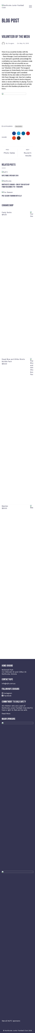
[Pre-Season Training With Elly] (7, 192)
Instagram (7, 693)
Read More (6, 714)
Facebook (7, 696)
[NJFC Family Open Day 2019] (5, 172)
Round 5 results (27, 153)
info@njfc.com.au (8, 683)
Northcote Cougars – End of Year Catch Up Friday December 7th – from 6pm (15, 185)
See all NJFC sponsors (11, 1021)
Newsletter (18, 126)
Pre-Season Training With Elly (12, 196)
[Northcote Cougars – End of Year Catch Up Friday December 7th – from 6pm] (6, 181)
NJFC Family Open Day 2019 (10, 175)
